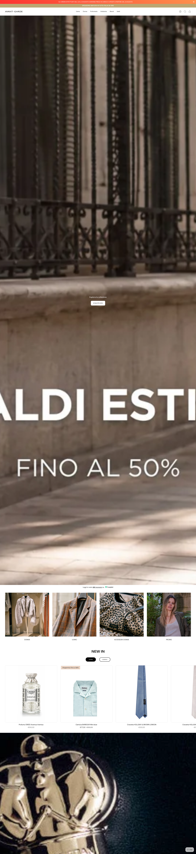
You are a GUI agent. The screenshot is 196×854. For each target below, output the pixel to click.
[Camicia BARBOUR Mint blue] (86, 694)
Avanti (193, 694)
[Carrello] (189, 11)
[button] (78, 11)
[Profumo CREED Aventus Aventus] (31, 694)
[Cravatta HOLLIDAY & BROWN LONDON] (142, 694)
